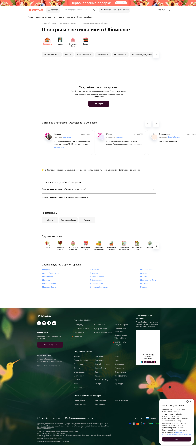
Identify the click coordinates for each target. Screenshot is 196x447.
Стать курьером (121, 325)
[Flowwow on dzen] (39, 323)
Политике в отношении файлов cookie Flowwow (176, 433)
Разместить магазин (103, 332)
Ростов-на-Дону (101, 380)
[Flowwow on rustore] (151, 362)
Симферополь (121, 376)
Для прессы (79, 332)
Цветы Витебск (80, 404)
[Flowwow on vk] (54, 323)
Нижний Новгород (102, 364)
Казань (77, 384)
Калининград (79, 387)
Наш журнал (99, 325)
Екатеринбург (79, 376)
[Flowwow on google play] (142, 362)
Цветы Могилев (121, 400)
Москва (77, 356)
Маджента (67, 137)
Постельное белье (68, 220)
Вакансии (78, 336)
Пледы (87, 220)
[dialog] (176, 422)
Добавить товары (50, 345)
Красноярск (100, 360)
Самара (98, 384)
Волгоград (78, 364)
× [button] (190, 401)
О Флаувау (78, 325)
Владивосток (79, 372)
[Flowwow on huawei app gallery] (148, 362)
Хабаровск (119, 364)
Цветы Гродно (100, 400)
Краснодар (99, 356)
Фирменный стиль (81, 329)
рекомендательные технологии (58, 441)
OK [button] (176, 439)
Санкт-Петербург (81, 360)
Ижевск (77, 380)
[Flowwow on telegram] (49, 323)
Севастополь (120, 372)
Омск (97, 372)
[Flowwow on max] (44, 323)
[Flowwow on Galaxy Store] (154, 362)
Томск (117, 356)
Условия (56, 418)
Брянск (77, 368)
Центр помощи (100, 329)
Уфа (117, 360)
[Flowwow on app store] (145, 362)
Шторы (50, 220)
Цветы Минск (79, 400)
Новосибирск (100, 368)
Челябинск (119, 368)
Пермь (97, 376)
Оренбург (119, 384)
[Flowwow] (36, 10)
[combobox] (187, 401)
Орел (117, 380)
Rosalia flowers (174, 137)
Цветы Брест (100, 404)
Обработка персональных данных (79, 418)
